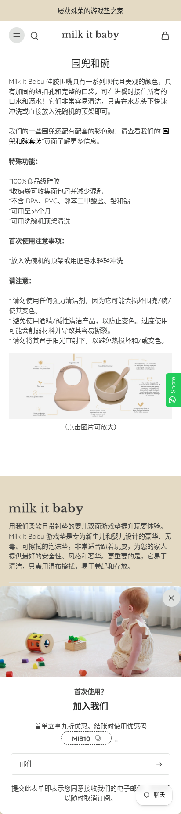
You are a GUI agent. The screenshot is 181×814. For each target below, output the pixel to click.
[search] (34, 35)
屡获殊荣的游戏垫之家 (90, 11)
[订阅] (159, 764)
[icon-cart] (162, 35)
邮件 (26, 764)
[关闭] (169, 597)
